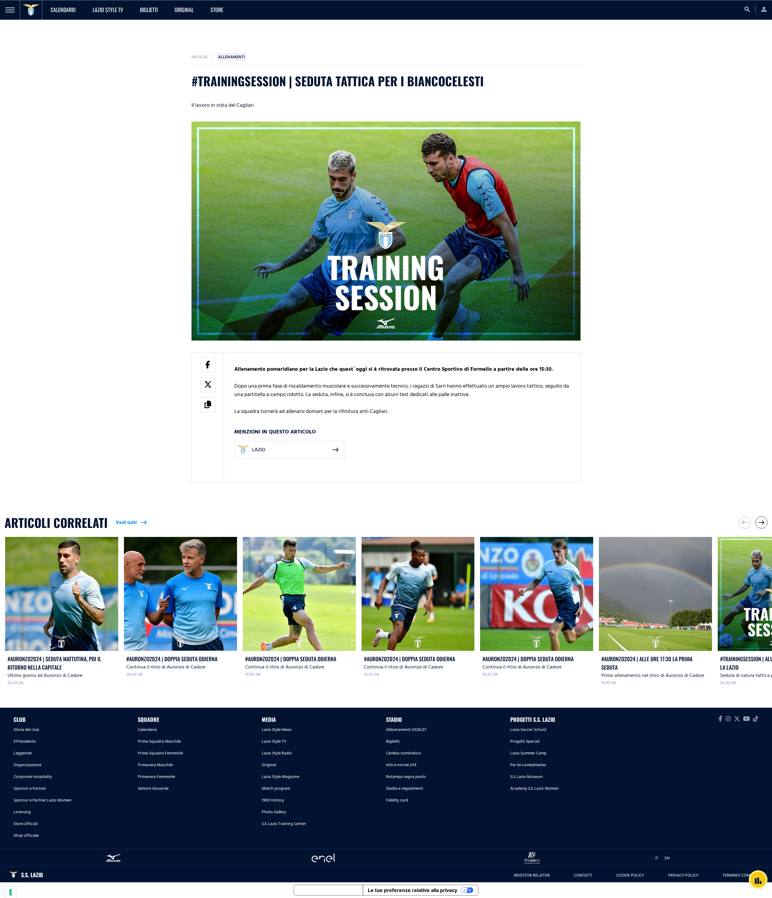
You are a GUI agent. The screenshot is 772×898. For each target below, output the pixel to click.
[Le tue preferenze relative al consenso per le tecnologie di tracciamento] (10, 892)
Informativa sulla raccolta (328, 890)
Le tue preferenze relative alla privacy (412, 890)
